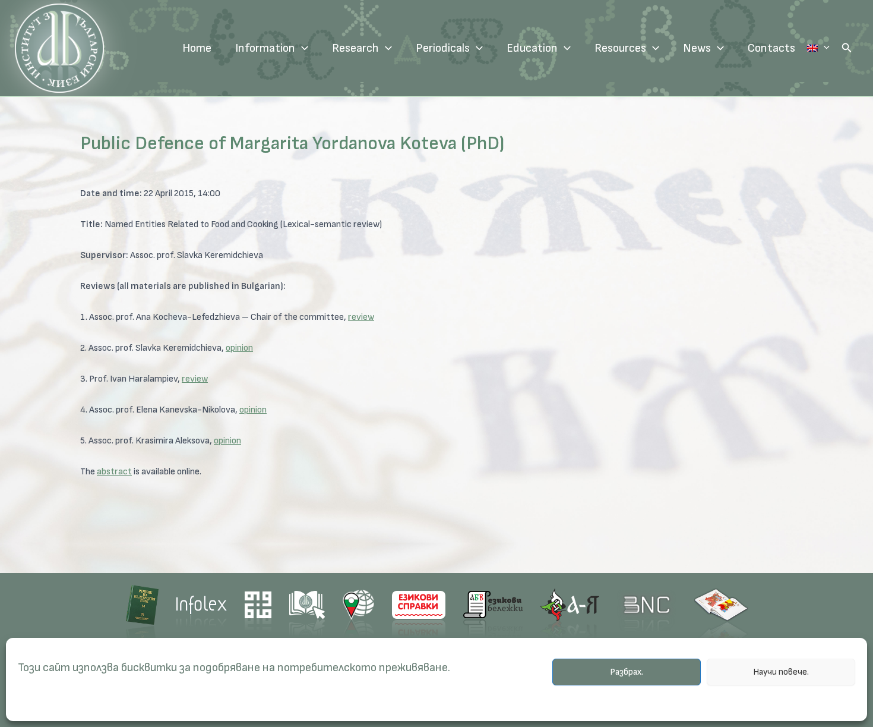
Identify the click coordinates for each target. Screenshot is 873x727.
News (697, 48)
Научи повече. (781, 672)
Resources (620, 48)
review (361, 317)
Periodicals (443, 48)
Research (355, 48)
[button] (847, 48)
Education (532, 48)
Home (196, 48)
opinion (239, 348)
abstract (114, 471)
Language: (818, 48)
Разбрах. (626, 672)
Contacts (771, 48)
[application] (301, 48)
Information (265, 48)
